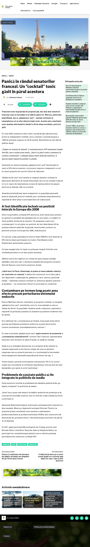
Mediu (11, 22)
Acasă (5, 22)
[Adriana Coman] (4, 97)
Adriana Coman (15, 97)
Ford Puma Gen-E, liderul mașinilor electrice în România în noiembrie (32, 502)
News (11, 76)
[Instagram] (77, 518)
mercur (6, 444)
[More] (50, 104)
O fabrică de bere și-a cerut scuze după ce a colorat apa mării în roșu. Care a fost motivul (50, 457)
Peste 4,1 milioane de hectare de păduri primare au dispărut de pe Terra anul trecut (15, 456)
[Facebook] (72, 518)
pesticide (22, 444)
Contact (7, 536)
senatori (33, 444)
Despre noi (8, 527)
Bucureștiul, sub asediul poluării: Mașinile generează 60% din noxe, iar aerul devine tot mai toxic (76, 119)
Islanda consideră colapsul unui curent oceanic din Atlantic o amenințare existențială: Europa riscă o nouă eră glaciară (53, 499)
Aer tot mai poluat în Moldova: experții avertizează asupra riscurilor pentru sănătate (12, 502)
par (13, 444)
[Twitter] (82, 518)
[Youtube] (86, 518)
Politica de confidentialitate (44, 527)
